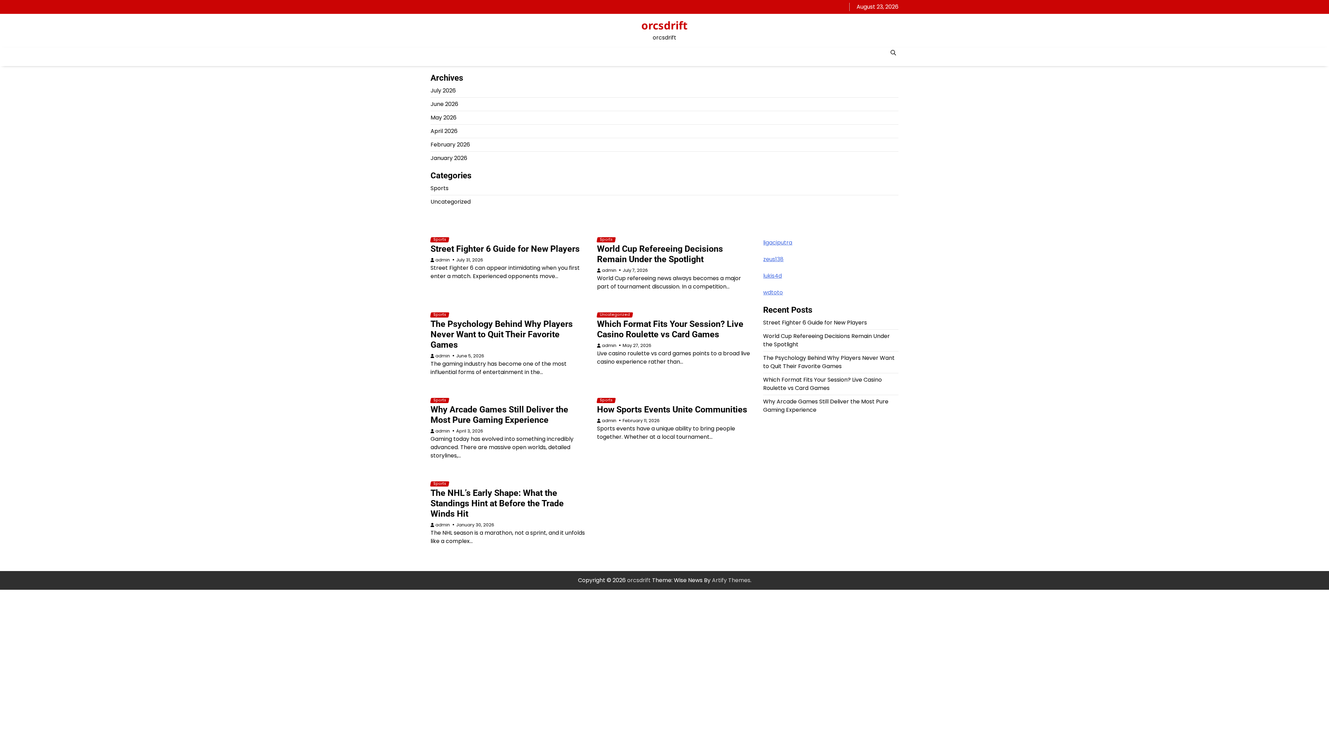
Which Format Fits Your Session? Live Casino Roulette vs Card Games (670, 329)
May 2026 (443, 118)
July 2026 (443, 91)
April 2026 (444, 131)
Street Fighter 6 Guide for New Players (505, 249)
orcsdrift (664, 25)
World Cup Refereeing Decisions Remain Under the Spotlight (660, 254)
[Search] (893, 52)
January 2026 (449, 158)
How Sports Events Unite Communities (672, 409)
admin (442, 260)
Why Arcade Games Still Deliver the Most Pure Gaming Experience (499, 414)
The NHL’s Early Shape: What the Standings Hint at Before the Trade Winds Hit (497, 503)
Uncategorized (451, 202)
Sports (440, 188)
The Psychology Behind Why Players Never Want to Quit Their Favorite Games (502, 334)
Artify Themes (731, 580)
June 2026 (444, 104)
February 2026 (450, 145)
